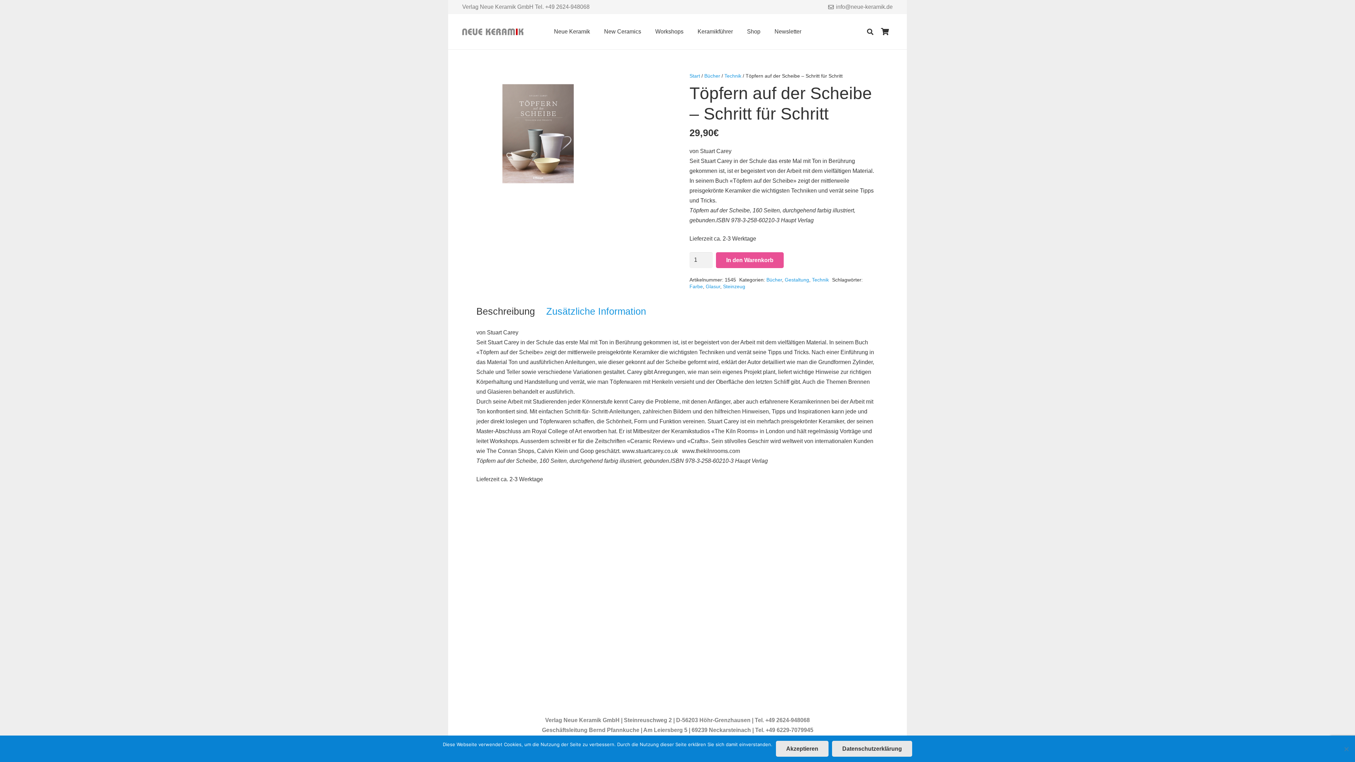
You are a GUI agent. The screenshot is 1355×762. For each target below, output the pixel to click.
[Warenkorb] (885, 31)
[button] (595, 31)
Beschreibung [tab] (505, 311)
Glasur (713, 286)
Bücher (712, 76)
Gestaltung (797, 280)
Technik (732, 76)
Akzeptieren (802, 749)
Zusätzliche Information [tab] (596, 311)
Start (694, 76)
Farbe (696, 286)
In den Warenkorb (749, 260)
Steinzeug (734, 286)
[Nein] (1346, 748)
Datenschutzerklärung (872, 749)
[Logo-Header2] (493, 32)
